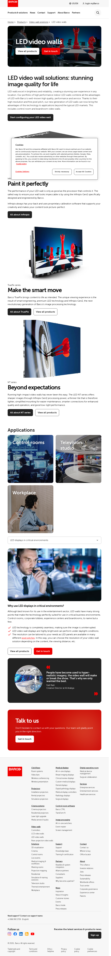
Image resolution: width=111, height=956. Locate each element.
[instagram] (9, 934)
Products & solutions (18, 13)
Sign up (95, 935)
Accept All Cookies (83, 172)
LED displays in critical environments (29, 540)
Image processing (63, 820)
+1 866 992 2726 (18, 919)
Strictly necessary (62, 172)
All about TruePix (19, 312)
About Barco (64, 13)
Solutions (35, 844)
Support (51, 13)
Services (83, 784)
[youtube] (32, 934)
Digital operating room (89, 768)
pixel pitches (28, 638)
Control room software (65, 806)
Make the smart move (35, 290)
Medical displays (62, 768)
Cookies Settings (22, 172)
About (82, 861)
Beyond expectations (34, 387)
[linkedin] (21, 934)
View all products (27, 51)
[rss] (26, 934)
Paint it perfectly (28, 183)
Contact (41, 13)
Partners (76, 13)
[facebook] (15, 934)
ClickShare (35, 768)
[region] (54, 159)
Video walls (35, 827)
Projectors (35, 789)
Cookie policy (21, 164)
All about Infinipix (19, 214)
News (32, 13)
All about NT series (20, 412)
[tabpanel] (54, 603)
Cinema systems (37, 806)
